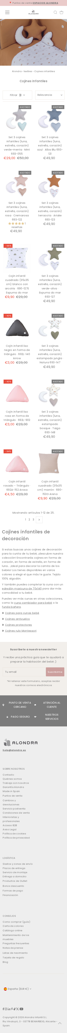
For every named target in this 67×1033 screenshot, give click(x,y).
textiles (28, 71)
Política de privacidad (16, 837)
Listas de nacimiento (15, 953)
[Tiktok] (15, 1009)
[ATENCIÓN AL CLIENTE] (35, 705)
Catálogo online (12, 930)
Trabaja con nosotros (16, 783)
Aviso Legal (9, 829)
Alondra (17, 71)
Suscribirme (55, 672)
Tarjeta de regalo (13, 957)
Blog (5, 962)
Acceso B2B (10, 825)
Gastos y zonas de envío (18, 864)
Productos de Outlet (15, 881)
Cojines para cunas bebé (22, 613)
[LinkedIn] (9, 1009)
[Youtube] (21, 1009)
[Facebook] (3, 1009)
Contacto (8, 774)
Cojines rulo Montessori (20, 631)
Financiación (10, 895)
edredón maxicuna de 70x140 (22, 588)
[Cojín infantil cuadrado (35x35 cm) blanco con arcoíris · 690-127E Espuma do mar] (17, 258)
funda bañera (11, 607)
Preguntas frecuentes (16, 943)
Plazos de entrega (14, 868)
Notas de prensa (13, 948)
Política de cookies (14, 833)
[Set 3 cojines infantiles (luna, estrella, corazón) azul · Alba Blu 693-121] (50, 119)
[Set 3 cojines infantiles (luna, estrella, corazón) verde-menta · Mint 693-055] (17, 119)
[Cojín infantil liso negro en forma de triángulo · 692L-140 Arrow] (17, 328)
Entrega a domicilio (14, 876)
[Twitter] (17, 1009)
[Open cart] (61, 12)
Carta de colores (13, 926)
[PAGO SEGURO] (7, 717)
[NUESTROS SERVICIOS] (35, 717)
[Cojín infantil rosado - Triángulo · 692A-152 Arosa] (17, 463)
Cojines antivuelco (17, 619)
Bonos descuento (13, 886)
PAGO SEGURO (20, 717)
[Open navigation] (10, 12)
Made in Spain (11, 791)
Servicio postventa (14, 808)
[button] (16, 223)
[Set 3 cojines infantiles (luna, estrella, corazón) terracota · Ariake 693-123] (50, 185)
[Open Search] (55, 12)
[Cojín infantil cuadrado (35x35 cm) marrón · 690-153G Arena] (50, 463)
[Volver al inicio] (59, 1023)
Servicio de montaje (15, 872)
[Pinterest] (12, 1009)
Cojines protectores (18, 625)
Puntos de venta (12, 795)
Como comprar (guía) (16, 922)
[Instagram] (6, 1009)
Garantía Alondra (13, 787)
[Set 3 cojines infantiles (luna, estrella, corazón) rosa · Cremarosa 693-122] (17, 185)
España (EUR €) (18, 989)
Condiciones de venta (16, 812)
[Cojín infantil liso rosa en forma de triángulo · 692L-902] (17, 394)
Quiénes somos (12, 779)
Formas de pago (13, 890)
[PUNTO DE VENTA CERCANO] (3, 705)
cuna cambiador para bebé (33, 603)
